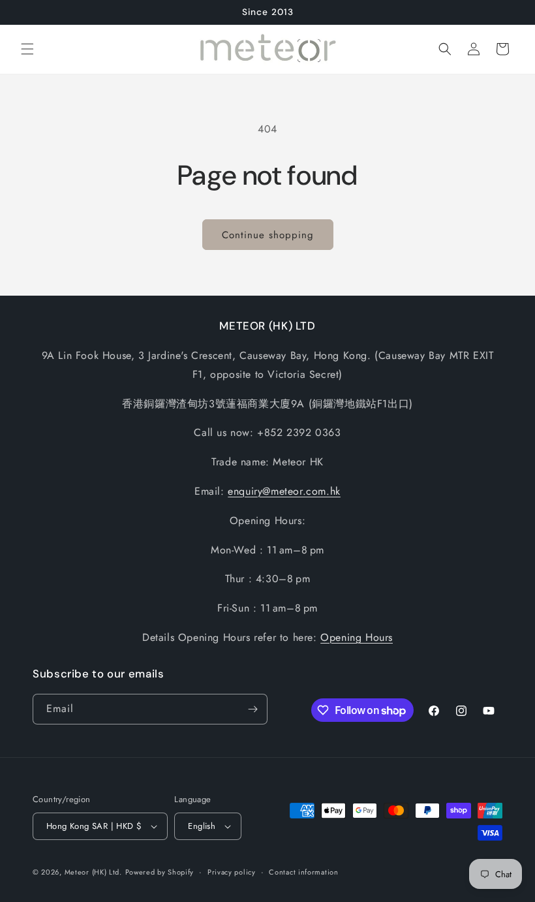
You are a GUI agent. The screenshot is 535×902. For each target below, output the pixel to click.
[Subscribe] (252, 709)
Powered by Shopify (159, 872)
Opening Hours (356, 637)
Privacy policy (231, 872)
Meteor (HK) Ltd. (93, 872)
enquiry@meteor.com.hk (284, 491)
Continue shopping (268, 235)
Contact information (303, 872)
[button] (27, 49)
